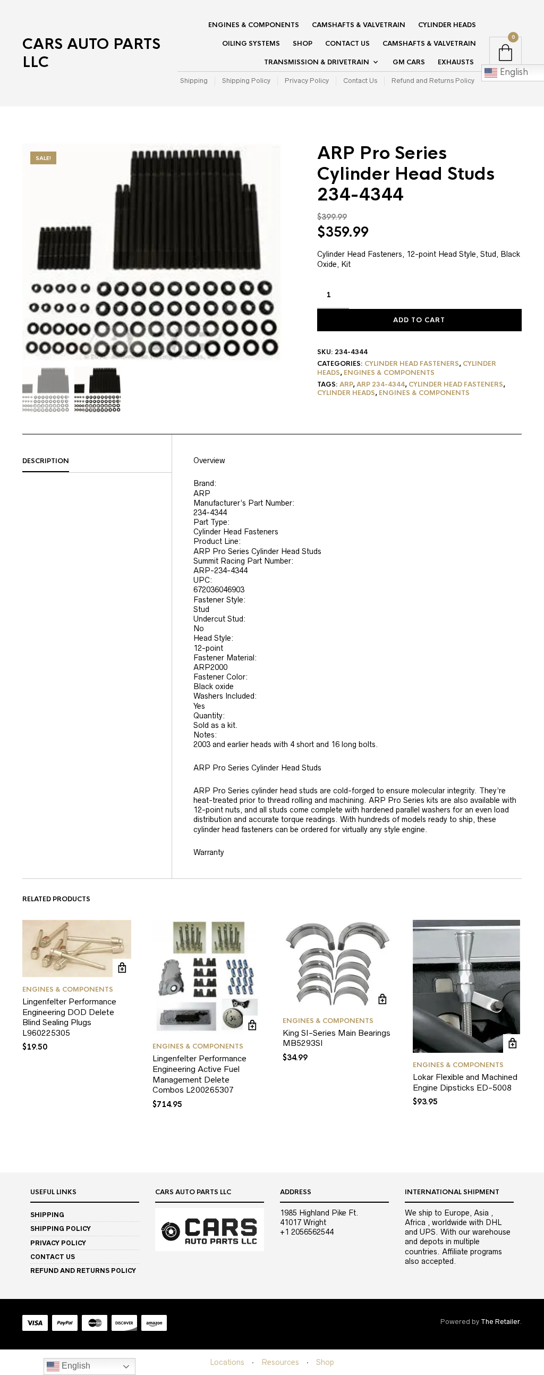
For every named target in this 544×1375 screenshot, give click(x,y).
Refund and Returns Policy (433, 81)
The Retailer (500, 1322)
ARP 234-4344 (380, 384)
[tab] (97, 461)
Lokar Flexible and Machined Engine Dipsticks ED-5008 (465, 1082)
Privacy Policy (307, 81)
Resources (280, 1362)
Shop (302, 43)
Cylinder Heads (447, 25)
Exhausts (456, 62)
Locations (227, 1362)
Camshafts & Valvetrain (358, 25)
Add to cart (419, 320)
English (75, 1365)
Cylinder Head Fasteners (411, 363)
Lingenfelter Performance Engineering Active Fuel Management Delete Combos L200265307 (199, 1074)
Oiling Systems (251, 43)
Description (45, 461)
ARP (346, 384)
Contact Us (347, 43)
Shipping (194, 81)
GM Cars (409, 62)
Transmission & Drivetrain (316, 62)
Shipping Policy (246, 81)
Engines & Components (253, 25)
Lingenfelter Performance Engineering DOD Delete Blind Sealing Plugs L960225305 (69, 1017)
